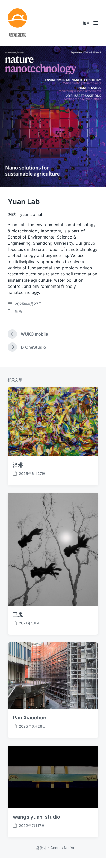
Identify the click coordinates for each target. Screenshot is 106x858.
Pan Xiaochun (29, 717)
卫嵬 (18, 614)
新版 (18, 311)
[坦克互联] (17, 23)
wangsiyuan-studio (36, 817)
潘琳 (18, 465)
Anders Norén (62, 847)
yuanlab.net (31, 214)
